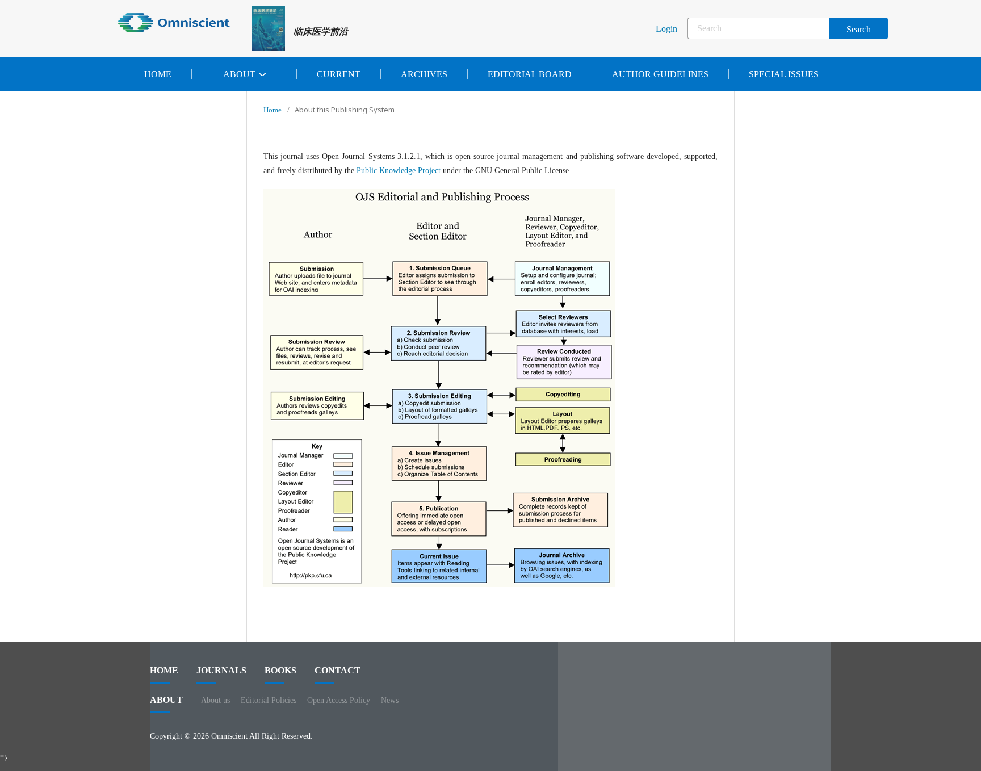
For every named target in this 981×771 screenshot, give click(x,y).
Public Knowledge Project (399, 170)
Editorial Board (530, 74)
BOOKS (280, 670)
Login (666, 28)
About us (215, 700)
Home (157, 74)
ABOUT (166, 700)
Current (338, 74)
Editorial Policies (268, 700)
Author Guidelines (660, 74)
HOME (164, 670)
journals (221, 670)
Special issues (784, 74)
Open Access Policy (338, 700)
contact (337, 670)
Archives (424, 74)
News (390, 700)
